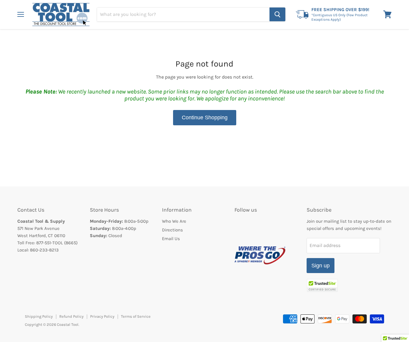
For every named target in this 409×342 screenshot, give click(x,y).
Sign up (320, 266)
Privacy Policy (102, 316)
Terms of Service (136, 316)
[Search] (277, 14)
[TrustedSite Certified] (322, 285)
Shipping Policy (39, 316)
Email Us (171, 238)
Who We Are (174, 221)
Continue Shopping (205, 117)
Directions (172, 230)
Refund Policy (71, 316)
